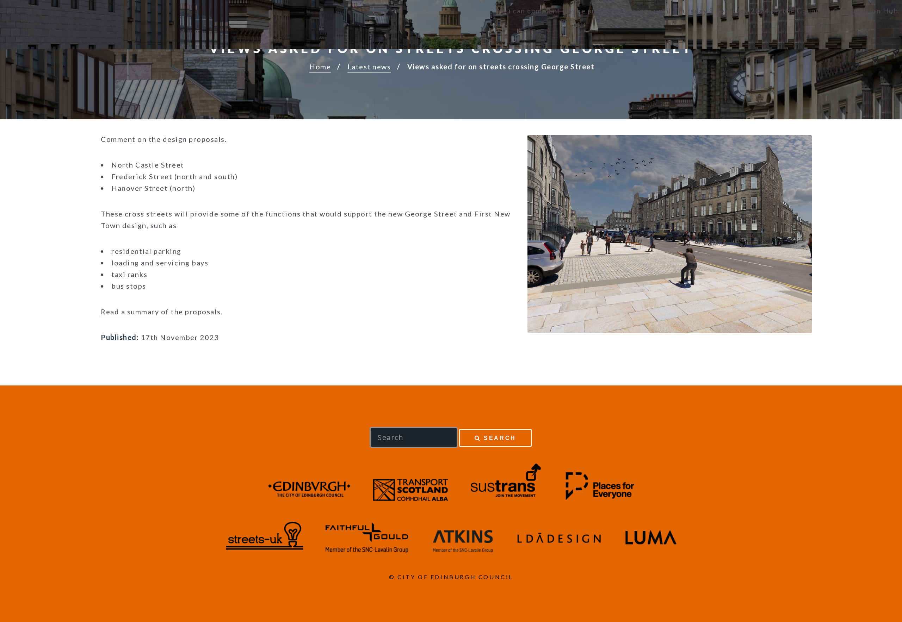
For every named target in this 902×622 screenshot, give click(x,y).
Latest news (369, 66)
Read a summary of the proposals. (162, 311)
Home (320, 66)
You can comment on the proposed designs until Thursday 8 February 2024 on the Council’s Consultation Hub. (700, 10)
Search (500, 438)
